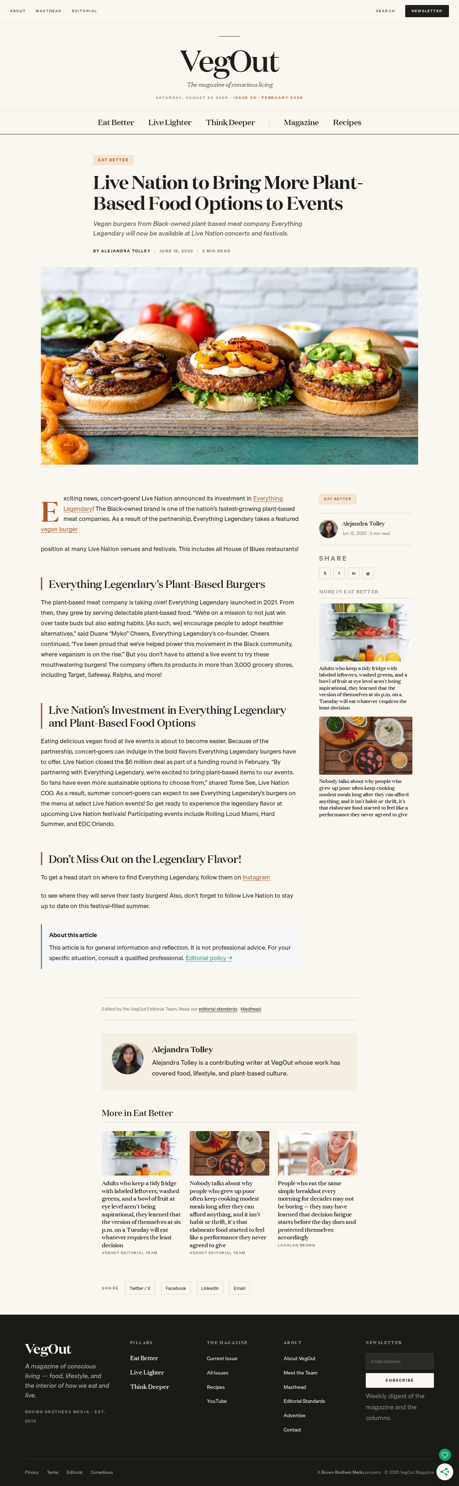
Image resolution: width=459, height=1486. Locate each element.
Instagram (256, 877)
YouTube (217, 1401)
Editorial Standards (304, 1401)
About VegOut (300, 1358)
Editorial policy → (209, 958)
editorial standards (218, 1008)
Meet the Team (300, 1373)
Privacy (32, 1472)
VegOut (229, 59)
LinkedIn (210, 1288)
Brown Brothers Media (342, 1472)
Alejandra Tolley (363, 522)
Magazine (301, 122)
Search (385, 11)
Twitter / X (140, 1288)
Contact (292, 1430)
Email (239, 1288)
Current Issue (222, 1358)
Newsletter (427, 11)
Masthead (49, 11)
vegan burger (59, 529)
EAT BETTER (113, 160)
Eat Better (116, 122)
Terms (52, 1472)
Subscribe (399, 1380)
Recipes (347, 122)
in (353, 573)
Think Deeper (230, 122)
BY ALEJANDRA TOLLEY (122, 251)
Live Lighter (169, 122)
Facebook (176, 1288)
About (18, 11)
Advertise (295, 1415)
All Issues (217, 1373)
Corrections (102, 1472)
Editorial (85, 11)
